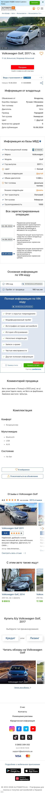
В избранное (24, 470)
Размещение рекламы (22, 716)
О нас (22, 707)
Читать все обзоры (22, 687)
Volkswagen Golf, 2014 (13, 594)
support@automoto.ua (22, 751)
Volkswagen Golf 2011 (13, 528)
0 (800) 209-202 (22, 744)
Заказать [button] (34, 3)
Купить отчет (35, 364)
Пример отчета (13, 365)
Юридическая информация (22, 721)
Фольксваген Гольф (35, 13)
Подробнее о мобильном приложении (22, 764)
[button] (42, 8)
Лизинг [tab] (34, 638)
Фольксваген (21, 13)
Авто (13, 13)
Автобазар (6, 13)
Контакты (22, 712)
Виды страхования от (13, 77)
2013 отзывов (35, 500)
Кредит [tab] (10, 638)
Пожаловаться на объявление (24, 476)
